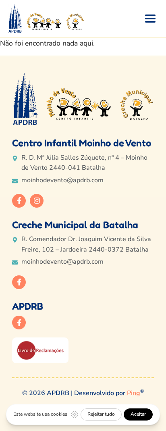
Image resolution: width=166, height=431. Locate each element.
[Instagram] (37, 201)
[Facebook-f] (19, 201)
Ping (133, 393)
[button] (150, 18)
